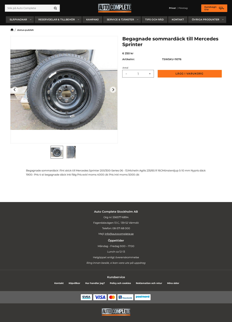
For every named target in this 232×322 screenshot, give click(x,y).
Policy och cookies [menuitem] (120, 283)
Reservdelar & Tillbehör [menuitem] (56, 19)
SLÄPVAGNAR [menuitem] (18, 19)
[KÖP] (190, 74)
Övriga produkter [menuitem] (205, 19)
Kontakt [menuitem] (178, 19)
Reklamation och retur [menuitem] (149, 283)
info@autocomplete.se (119, 233)
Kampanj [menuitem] (92, 19)
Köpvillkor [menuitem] (74, 283)
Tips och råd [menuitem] (154, 19)
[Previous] (14, 89)
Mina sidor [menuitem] (173, 283)
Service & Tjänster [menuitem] (120, 19)
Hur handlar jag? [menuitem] (95, 283)
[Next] (113, 89)
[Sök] (55, 8)
